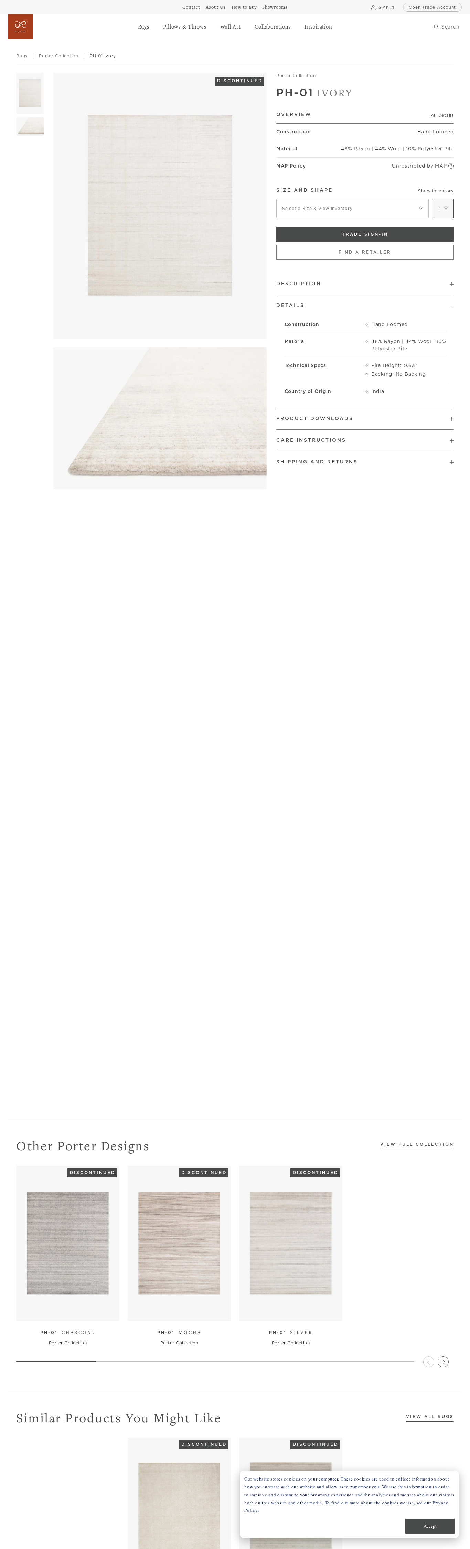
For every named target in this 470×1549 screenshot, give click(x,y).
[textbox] (352, 208)
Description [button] (298, 283)
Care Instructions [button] (311, 440)
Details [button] (290, 305)
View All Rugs (430, 1416)
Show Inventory (436, 190)
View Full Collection (417, 1144)
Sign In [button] (386, 7)
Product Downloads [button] (314, 418)
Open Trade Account (432, 7)
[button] (143, 26)
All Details (442, 115)
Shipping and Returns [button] (317, 462)
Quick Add (64, 1310)
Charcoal (67, 1332)
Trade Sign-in (365, 234)
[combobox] (352, 208)
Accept (430, 1526)
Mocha (179, 1332)
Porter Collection (296, 75)
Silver (291, 1332)
